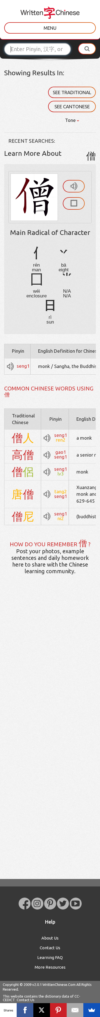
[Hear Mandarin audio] (74, 186)
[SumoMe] (91, 1010)
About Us (50, 938)
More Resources (50, 967)
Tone (71, 120)
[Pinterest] (58, 1010)
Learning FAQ (50, 957)
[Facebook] (25, 1010)
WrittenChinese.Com (59, 984)
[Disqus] (50, 666)
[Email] (75, 1010)
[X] (41, 1010)
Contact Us (50, 947)
